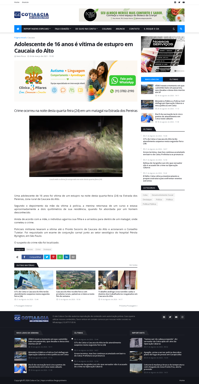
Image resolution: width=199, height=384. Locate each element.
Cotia (145, 195)
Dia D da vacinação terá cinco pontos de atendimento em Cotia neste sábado (169, 116)
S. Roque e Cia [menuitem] (151, 28)
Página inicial (20, 37)
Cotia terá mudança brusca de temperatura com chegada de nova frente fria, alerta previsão (164, 367)
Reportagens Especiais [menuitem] (36, 28)
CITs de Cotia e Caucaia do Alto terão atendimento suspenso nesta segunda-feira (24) (32, 294)
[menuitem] (18, 28)
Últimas (174, 79)
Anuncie (25, 2)
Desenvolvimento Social (162, 195)
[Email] (73, 257)
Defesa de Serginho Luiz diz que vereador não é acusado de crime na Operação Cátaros (162, 165)
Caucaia (31, 37)
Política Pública (149, 204)
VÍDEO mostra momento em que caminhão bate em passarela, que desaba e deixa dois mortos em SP (170, 89)
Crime (38, 249)
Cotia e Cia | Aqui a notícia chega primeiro (48, 380)
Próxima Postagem (127, 305)
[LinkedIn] (66, 257)
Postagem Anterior (24, 305)
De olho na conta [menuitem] (85, 28)
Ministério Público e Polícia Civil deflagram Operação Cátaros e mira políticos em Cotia (170, 103)
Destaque (47, 249)
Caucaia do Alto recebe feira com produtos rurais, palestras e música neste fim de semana (75, 294)
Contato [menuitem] (134, 28)
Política (169, 199)
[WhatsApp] (60, 257)
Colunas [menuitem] (106, 28)
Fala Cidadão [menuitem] (62, 28)
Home (16, 2)
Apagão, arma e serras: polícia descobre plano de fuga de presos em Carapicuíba (162, 353)
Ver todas (133, 265)
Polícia (159, 199)
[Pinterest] (53, 257)
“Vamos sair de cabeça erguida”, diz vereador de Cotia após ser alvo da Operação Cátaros (160, 341)
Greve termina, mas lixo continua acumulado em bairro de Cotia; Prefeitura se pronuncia (164, 153)
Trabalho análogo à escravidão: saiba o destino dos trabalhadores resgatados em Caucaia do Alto (117, 294)
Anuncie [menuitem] (120, 28)
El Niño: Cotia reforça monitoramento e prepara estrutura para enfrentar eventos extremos (162, 178)
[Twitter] (47, 257)
